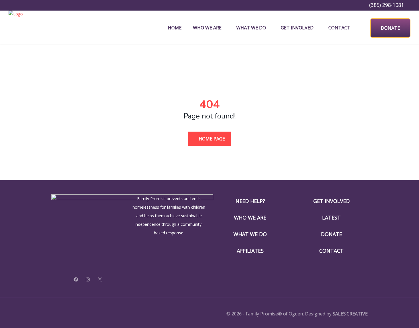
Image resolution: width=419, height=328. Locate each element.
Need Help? (250, 201)
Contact (339, 28)
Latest (331, 217)
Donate (390, 28)
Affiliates (250, 250)
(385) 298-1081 (386, 4)
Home (175, 28)
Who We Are (207, 28)
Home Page (211, 139)
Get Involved (297, 28)
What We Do (251, 28)
